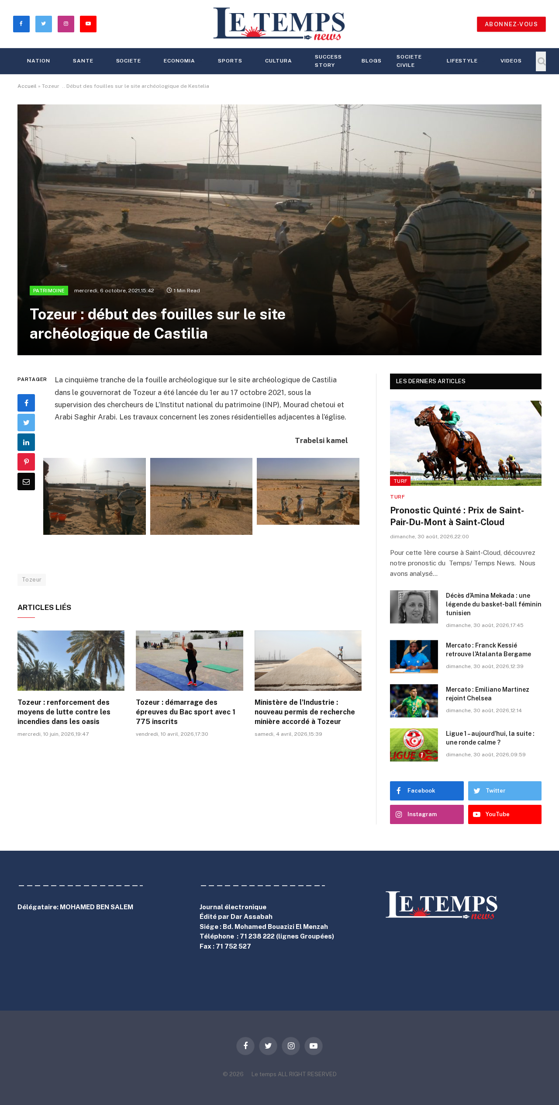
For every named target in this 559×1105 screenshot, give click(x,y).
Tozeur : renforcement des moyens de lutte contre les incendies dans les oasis (63, 712)
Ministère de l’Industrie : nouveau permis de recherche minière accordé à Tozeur (305, 712)
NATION (38, 61)
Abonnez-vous (511, 24)
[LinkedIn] (26, 442)
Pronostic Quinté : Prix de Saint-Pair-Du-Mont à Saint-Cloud (457, 516)
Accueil (27, 86)
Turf (400, 481)
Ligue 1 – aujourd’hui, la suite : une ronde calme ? (490, 738)
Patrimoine (49, 290)
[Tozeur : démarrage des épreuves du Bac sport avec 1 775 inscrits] (189, 660)
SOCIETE (128, 61)
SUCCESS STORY (328, 61)
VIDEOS (511, 61)
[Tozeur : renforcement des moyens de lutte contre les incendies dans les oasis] (70, 660)
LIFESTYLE (462, 61)
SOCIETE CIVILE (409, 61)
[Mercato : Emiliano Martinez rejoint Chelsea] (414, 700)
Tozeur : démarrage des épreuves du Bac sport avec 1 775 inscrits (185, 712)
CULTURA (279, 61)
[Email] (26, 481)
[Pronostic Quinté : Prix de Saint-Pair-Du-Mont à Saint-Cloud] (466, 443)
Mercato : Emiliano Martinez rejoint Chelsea (487, 694)
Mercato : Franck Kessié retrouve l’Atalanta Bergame (488, 650)
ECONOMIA (179, 61)
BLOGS (372, 61)
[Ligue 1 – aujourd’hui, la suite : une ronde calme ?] (414, 745)
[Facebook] (26, 403)
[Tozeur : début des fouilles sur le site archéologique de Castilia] (279, 229)
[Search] (541, 61)
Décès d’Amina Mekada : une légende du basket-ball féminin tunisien (494, 604)
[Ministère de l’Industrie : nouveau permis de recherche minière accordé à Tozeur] (308, 660)
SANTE (83, 61)
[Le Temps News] (279, 24)
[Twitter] (26, 422)
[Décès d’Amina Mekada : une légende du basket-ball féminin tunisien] (414, 607)
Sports (230, 61)
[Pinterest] (26, 462)
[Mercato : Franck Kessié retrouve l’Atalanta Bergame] (414, 656)
